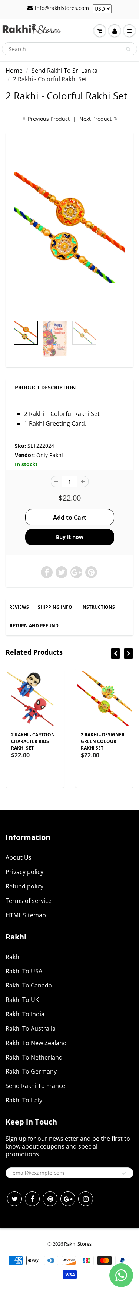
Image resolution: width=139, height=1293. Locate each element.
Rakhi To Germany (31, 1071)
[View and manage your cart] (99, 31)
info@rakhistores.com (62, 7)
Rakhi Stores (78, 1244)
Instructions (98, 607)
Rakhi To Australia (31, 1028)
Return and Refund (34, 625)
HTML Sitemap (26, 915)
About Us (19, 857)
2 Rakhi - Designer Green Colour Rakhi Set (103, 741)
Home (14, 70)
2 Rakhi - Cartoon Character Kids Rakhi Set (33, 741)
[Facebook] (32, 1198)
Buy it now (69, 536)
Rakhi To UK (22, 1000)
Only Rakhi (49, 454)
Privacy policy (24, 872)
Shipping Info (55, 607)
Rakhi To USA (24, 971)
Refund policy (24, 886)
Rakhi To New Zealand (36, 1043)
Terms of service (29, 901)
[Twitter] (14, 1198)
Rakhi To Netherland (34, 1057)
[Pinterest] (50, 1198)
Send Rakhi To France (35, 1086)
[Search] (128, 49)
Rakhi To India (25, 1014)
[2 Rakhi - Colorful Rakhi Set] (69, 228)
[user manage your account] (114, 31)
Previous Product (48, 118)
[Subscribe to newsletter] (124, 1173)
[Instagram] (85, 1198)
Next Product (96, 118)
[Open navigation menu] (129, 31)
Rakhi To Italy (24, 1100)
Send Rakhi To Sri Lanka (64, 70)
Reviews (19, 607)
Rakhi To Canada (29, 985)
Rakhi (13, 957)
